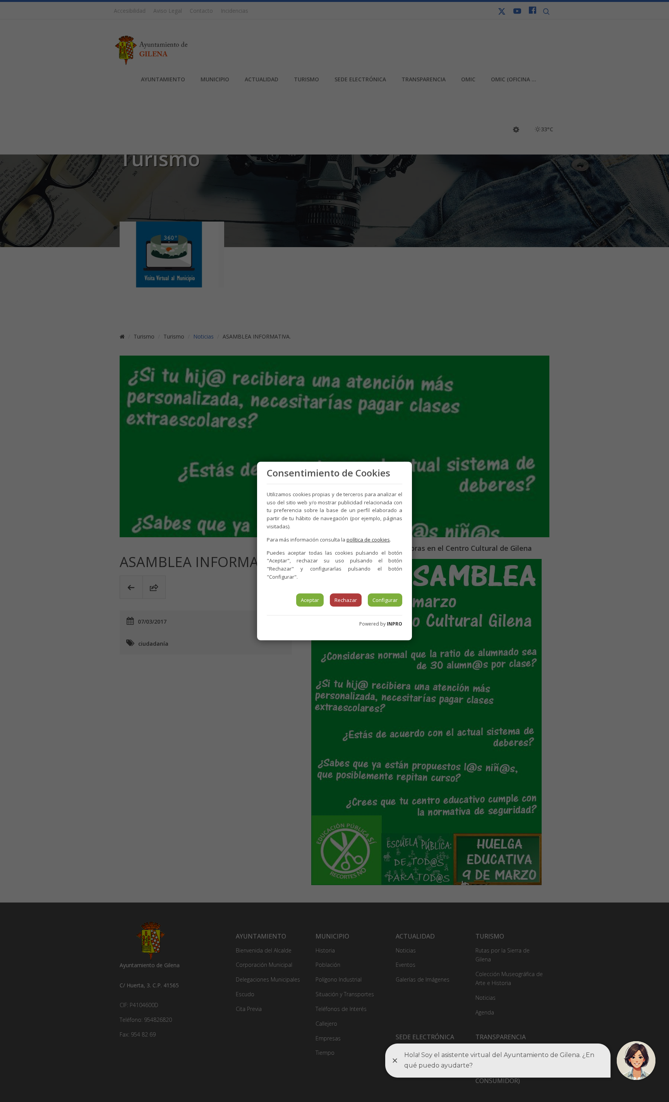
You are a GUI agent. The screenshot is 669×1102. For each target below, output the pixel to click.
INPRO (394, 624)
